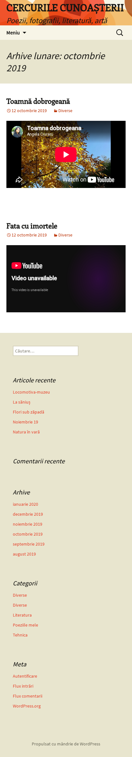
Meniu (13, 32)
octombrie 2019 (28, 534)
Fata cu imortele (31, 225)
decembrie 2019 (28, 514)
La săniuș (21, 402)
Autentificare (25, 676)
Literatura (22, 615)
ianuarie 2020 (25, 504)
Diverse (65, 110)
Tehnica (20, 635)
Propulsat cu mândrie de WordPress (66, 744)
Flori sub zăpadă (28, 412)
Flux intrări (23, 686)
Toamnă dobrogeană (38, 101)
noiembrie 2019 (27, 524)
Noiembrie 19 (25, 422)
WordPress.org (27, 706)
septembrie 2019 (29, 544)
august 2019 (24, 554)
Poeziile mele (25, 625)
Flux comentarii (27, 696)
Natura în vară (26, 432)
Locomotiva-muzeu (31, 392)
